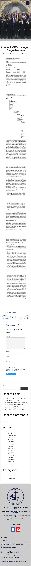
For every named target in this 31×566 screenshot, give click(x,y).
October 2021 (11, 461)
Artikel (9, 476)
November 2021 (12, 459)
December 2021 (12, 457)
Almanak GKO (12, 312)
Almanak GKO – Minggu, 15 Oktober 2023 (14, 406)
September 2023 (12, 435)
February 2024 (11, 432)
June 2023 (10, 437)
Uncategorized (11, 478)
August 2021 (11, 464)
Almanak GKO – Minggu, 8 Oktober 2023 (14, 408)
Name (8, 351)
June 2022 (10, 446)
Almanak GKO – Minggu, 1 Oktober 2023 (14, 409)
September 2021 (12, 463)
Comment (9, 336)
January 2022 (11, 455)
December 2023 (12, 433)
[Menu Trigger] (27, 3)
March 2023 (11, 441)
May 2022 (10, 448)
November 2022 (12, 443)
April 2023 (10, 439)
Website (8, 361)
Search (5, 386)
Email (8, 356)
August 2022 (11, 444)
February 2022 (11, 454)
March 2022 (11, 452)
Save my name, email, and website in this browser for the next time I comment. (15, 369)
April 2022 (10, 450)
